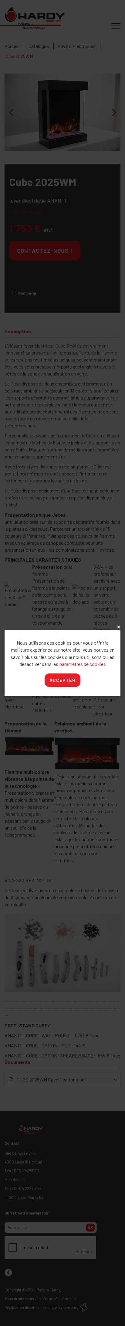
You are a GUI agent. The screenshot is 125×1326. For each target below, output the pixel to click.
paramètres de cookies (82, 664)
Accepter (62, 680)
